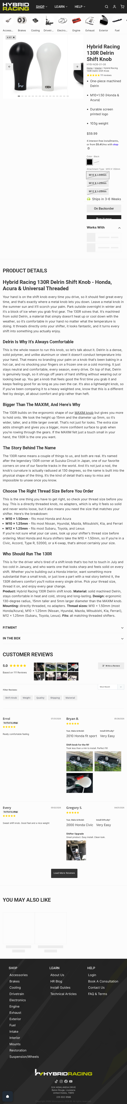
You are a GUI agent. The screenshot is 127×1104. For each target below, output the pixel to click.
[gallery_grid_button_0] (19, 96)
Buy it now (104, 218)
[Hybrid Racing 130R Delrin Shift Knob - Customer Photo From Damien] (50, 676)
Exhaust (15, 1013)
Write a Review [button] (113, 666)
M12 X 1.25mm (98, 191)
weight (27, 697)
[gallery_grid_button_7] (43, 96)
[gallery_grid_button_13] (64, 96)
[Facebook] (66, 1081)
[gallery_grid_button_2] (26, 96)
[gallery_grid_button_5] (36, 96)
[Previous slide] (9, 66)
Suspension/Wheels (24, 1057)
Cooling (15, 987)
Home (90, 68)
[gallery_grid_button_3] (29, 96)
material (70, 697)
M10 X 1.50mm (98, 174)
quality (40, 697)
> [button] (64, 873)
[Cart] (121, 7)
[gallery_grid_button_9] (50, 96)
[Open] (7, 1096)
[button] (104, 208)
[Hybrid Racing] (16, 7)
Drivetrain (16, 994)
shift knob (11, 697)
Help (79, 7)
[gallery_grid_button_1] (22, 96)
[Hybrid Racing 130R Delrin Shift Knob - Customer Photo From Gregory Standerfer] (39, 676)
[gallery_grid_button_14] (68, 96)
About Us (57, 975)
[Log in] (113, 7)
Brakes (14, 981)
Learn (60, 7)
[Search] (105, 7)
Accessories (18, 975)
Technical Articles (63, 994)
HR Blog (56, 981)
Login (92, 975)
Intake (13, 1031)
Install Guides (60, 987)
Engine (14, 1006)
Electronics (17, 1000)
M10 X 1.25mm (98, 183)
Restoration (17, 1050)
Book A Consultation (103, 981)
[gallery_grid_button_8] (47, 96)
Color (93, 156)
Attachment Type (103, 169)
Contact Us (96, 987)
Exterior (15, 1019)
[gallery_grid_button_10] (54, 96)
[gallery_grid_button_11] (57, 96)
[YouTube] (70, 1081)
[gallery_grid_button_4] (33, 96)
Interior (98, 68)
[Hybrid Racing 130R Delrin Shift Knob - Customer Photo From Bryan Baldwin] (50, 667)
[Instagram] (61, 1081)
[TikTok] (56, 1081)
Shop (40, 7)
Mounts (15, 1044)
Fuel (12, 1025)
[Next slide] (77, 66)
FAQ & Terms (97, 994)
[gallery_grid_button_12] (61, 96)
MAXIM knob (84, 413)
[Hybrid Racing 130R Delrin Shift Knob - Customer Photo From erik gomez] (39, 667)
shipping (55, 697)
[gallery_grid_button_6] (40, 96)
